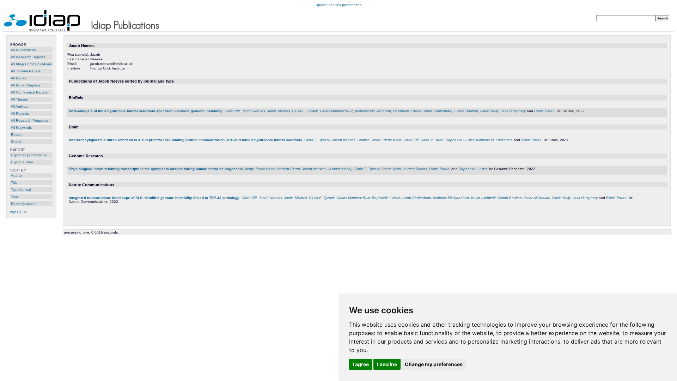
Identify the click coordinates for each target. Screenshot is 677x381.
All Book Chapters (25, 85)
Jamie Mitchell (278, 111)
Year (14, 197)
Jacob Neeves (253, 111)
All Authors (19, 106)
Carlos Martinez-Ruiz (353, 198)
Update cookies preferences (338, 5)
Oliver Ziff (232, 111)
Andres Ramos (415, 169)
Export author (22, 162)
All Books (18, 78)
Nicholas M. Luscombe (494, 140)
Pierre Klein (392, 140)
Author (16, 175)
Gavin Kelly (489, 111)
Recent (17, 135)
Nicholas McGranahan (373, 111)
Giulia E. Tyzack (305, 111)
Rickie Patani (544, 111)
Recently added (24, 204)
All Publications (23, 50)
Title (14, 183)
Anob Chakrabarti (437, 111)
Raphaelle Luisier (407, 111)
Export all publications (29, 155)
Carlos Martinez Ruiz (336, 111)
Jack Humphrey (513, 111)
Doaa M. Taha (432, 140)
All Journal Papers (26, 71)
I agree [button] (361, 364)
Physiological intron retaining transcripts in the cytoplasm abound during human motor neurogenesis (156, 169)
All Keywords (21, 127)
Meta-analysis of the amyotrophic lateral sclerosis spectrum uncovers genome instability (145, 111)
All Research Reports (28, 57)
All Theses (19, 99)
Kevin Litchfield (483, 198)
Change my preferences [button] (434, 364)
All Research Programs (29, 120)
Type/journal (21, 190)
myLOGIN (18, 212)
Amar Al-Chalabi (537, 198)
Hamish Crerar (369, 140)
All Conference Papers (29, 92)
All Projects (20, 113)
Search (17, 142)
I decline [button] (387, 364)
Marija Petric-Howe (260, 169)
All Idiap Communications (31, 64)
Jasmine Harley (340, 169)
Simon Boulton (466, 111)
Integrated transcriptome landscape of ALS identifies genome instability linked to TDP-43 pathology (154, 198)
